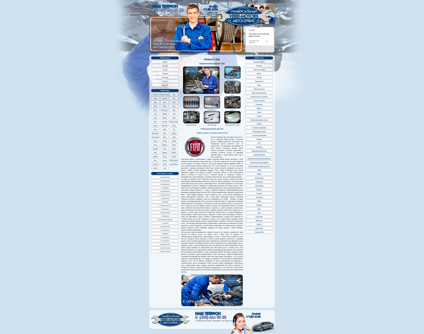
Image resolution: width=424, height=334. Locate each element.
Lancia (165, 160)
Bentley (173, 152)
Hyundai (155, 148)
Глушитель (259, 104)
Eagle (174, 148)
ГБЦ (259, 209)
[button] (258, 27)
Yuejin (155, 106)
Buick (155, 110)
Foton (155, 117)
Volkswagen (164, 94)
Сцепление (259, 216)
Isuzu (174, 106)
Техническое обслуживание (259, 162)
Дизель (259, 108)
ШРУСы (259, 189)
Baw (155, 121)
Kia (174, 129)
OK (267, 41)
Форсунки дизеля (191, 110)
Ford (173, 114)
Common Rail (259, 232)
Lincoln (155, 168)
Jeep (155, 152)
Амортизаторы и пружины (259, 96)
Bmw (164, 137)
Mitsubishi (155, 133)
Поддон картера (212, 110)
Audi (155, 114)
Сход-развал (259, 185)
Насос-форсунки (212, 124)
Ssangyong (155, 137)
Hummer (164, 98)
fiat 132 (165, 69)
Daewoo (164, 152)
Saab (174, 137)
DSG (259, 213)
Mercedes (164, 110)
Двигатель (232, 110)
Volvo (164, 148)
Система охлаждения (259, 135)
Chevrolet (165, 125)
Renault (164, 114)
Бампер (259, 77)
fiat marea (165, 77)
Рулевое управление (259, 127)
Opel (164, 102)
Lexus (155, 145)
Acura (174, 125)
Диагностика (259, 81)
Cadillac (155, 156)
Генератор (259, 182)
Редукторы (259, 228)
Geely (174, 145)
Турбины (259, 205)
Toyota (164, 141)
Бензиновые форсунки (259, 151)
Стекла (259, 116)
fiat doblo (165, 66)
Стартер (259, 193)
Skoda (165, 164)
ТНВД (259, 170)
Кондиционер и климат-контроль (259, 166)
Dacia (164, 129)
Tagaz (165, 156)
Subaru (174, 133)
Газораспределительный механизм (259, 158)
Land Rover (174, 164)
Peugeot (155, 94)
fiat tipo (165, 62)
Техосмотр (259, 197)
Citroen (155, 125)
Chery (174, 102)
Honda (174, 141)
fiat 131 (165, 81)
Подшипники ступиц (191, 124)
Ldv (174, 94)
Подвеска (259, 147)
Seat (155, 102)
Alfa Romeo (174, 160)
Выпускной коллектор (232, 80)
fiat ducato (165, 85)
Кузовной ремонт (259, 62)
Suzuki (174, 156)
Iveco (155, 129)
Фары (259, 85)
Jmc (164, 168)
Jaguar (155, 98)
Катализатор (259, 178)
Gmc (155, 160)
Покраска (259, 66)
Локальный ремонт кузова (232, 124)
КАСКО (259, 224)
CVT (259, 143)
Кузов (259, 112)
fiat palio (165, 73)
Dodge (165, 106)
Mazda (164, 117)
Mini (174, 110)
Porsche (155, 164)
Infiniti (174, 117)
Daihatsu (164, 145)
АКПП (259, 201)
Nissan (155, 141)
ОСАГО (259, 124)
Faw (174, 98)
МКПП (259, 174)
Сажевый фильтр (259, 155)
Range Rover (174, 121)
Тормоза (259, 139)
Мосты (232, 95)
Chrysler (164, 121)
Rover (165, 133)
